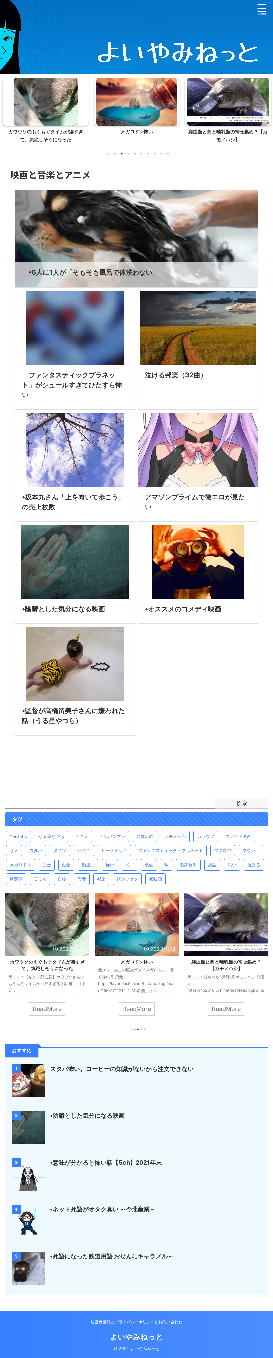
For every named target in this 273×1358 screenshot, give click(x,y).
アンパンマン (112, 836)
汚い (232, 864)
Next (264, 115)
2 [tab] (115, 153)
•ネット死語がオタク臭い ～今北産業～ (103, 1209)
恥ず (129, 864)
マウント (251, 850)
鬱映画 (155, 879)
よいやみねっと (136, 1336)
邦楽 (101, 879)
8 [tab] (154, 153)
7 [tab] (148, 153)
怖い (110, 864)
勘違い (88, 864)
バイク (83, 850)
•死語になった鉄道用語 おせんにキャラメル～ (112, 1256)
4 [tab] (128, 153)
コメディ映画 (238, 836)
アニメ (81, 836)
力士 (46, 864)
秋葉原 (16, 879)
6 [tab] (141, 153)
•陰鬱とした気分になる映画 (87, 1115)
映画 (149, 864)
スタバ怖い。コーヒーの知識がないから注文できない (122, 1068)
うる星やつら (51, 836)
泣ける (253, 864)
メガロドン (20, 864)
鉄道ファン (127, 879)
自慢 (62, 879)
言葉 (81, 879)
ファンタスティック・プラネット (170, 850)
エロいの (144, 836)
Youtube (18, 836)
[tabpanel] (46, 112)
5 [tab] (135, 153)
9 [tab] (161, 153)
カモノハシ (175, 836)
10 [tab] (168, 153)
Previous (9, 115)
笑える (40, 879)
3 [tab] (121, 153)
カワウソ (205, 836)
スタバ (35, 850)
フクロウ (222, 850)
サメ (14, 850)
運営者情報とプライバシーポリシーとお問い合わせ (136, 1321)
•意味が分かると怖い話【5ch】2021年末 (106, 1162)
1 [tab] (108, 153)
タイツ (59, 850)
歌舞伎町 (188, 864)
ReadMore (47, 1008)
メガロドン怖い (45, 131)
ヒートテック (114, 850)
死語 (212, 864)
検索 (241, 803)
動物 (66, 864)
